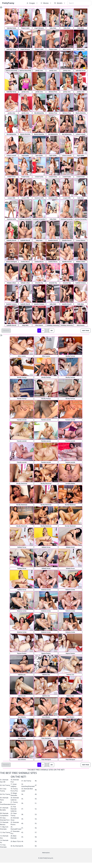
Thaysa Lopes (25, 28)
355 (51, 330)
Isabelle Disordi (11, 240)
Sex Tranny (27, 781)
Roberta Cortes (46, 589)
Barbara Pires (53, 92)
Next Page (85, 330)
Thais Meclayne (46, 738)
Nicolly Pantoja (70, 356)
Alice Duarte (39, 325)
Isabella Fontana (80, 283)
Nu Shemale (17, 846)
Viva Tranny (6, 832)
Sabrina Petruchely (11, 70)
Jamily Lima (39, 70)
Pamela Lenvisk (22, 420)
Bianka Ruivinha (81, 113)
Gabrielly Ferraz (11, 49)
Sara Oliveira (22, 717)
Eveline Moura (25, 261)
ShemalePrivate (16, 829)
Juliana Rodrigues (11, 261)
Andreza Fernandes (25, 219)
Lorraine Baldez (70, 483)
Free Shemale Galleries (14, 809)
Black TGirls (17, 841)
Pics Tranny (6, 794)
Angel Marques (39, 28)
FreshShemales (5, 804)
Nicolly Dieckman (21, 483)
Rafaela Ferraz (21, 547)
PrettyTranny (8, 3)
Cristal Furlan (11, 177)
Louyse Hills (11, 198)
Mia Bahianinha (39, 113)
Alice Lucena (67, 49)
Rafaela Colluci (80, 261)
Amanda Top (39, 283)
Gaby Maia (53, 28)
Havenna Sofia (39, 198)
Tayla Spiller (25, 155)
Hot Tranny (6, 785)
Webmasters (46, 852)
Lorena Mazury (80, 240)
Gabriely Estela (11, 28)
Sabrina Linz (22, 674)
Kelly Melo (53, 304)
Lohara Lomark (80, 134)
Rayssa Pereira (21, 653)
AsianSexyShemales (28, 786)
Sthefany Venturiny (53, 325)
